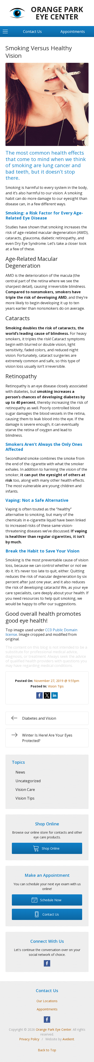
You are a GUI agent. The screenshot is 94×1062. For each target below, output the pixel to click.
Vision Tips (56, 686)
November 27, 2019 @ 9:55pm (56, 681)
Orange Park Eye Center (53, 1029)
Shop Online (50, 848)
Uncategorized (28, 780)
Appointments (47, 1009)
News (20, 772)
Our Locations (47, 1001)
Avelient (68, 1039)
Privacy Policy (29, 1039)
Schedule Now (50, 900)
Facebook (47, 963)
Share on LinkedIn (54, 695)
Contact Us (32, 31)
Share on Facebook (39, 695)
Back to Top (47, 1050)
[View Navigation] (7, 31)
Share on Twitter (47, 695)
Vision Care (25, 789)
